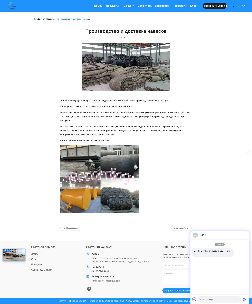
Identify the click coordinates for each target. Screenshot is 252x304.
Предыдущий (72, 228)
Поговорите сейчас (215, 5)
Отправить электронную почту (181, 290)
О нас (127, 5)
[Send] (244, 299)
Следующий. (179, 228)
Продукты (112, 5)
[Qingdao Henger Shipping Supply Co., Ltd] (11, 5)
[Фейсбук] (248, 152)
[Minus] (244, 235)
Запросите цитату (162, 5)
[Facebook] (89, 289)
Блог (193, 5)
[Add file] (194, 299)
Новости (178, 5)
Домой (98, 5)
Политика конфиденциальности (72, 301)
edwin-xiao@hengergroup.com (105, 281)
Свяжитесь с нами (145, 5)
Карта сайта (95, 301)
